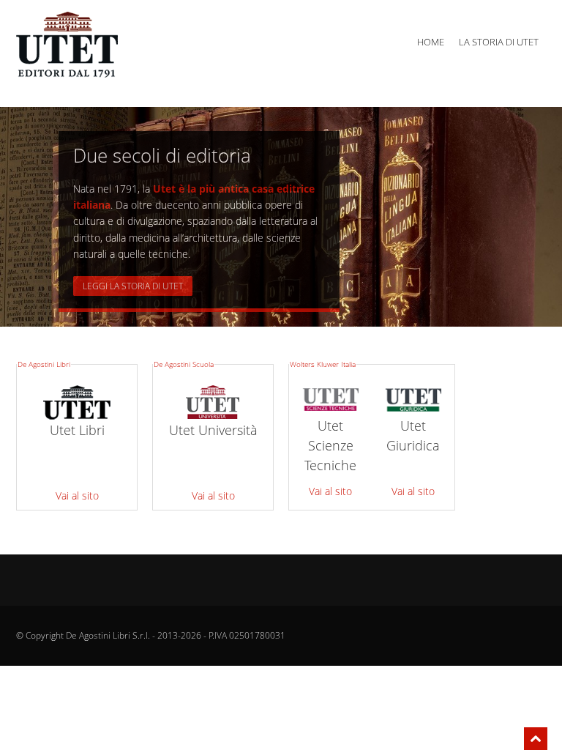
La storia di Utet (499, 41)
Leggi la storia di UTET (133, 286)
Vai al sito (77, 495)
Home (430, 41)
